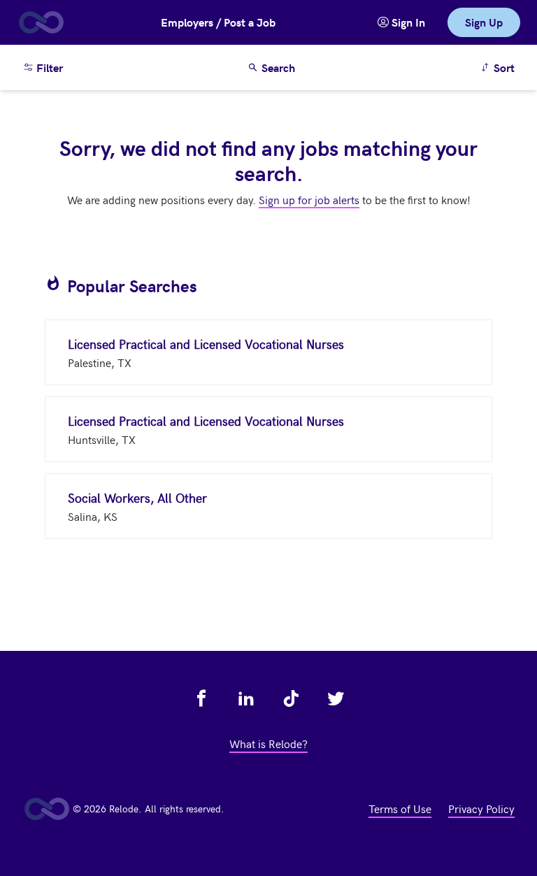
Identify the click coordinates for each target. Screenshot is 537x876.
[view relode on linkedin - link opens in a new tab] (246, 698)
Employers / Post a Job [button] (218, 22)
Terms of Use (399, 808)
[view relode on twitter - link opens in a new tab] (336, 698)
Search (277, 67)
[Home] (40, 22)
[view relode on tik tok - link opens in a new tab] (291, 698)
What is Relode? (268, 743)
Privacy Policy (481, 808)
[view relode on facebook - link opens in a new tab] (201, 698)
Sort (499, 67)
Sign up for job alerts (309, 199)
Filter (48, 67)
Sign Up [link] (484, 22)
